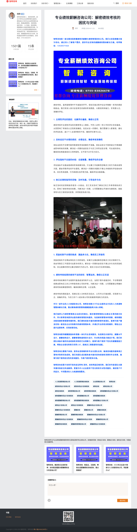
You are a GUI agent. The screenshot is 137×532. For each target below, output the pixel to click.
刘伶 (19, 14)
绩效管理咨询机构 (90, 391)
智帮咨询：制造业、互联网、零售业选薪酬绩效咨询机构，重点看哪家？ (87, 467)
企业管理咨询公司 (99, 382)
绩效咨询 (96, 386)
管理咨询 (57, 3)
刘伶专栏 (44, 3)
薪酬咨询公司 (88, 410)
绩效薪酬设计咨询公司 (100, 400)
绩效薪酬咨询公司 (83, 396)
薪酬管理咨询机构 (77, 415)
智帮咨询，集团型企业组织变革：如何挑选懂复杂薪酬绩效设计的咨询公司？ (58, 467)
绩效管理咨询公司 (74, 391)
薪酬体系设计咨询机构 (62, 410)
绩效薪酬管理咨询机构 (81, 400)
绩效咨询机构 (59, 391)
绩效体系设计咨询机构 (81, 386)
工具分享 (80, 3)
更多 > (36, 90)
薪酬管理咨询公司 (61, 415)
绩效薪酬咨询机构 (99, 396)
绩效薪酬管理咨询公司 (62, 400)
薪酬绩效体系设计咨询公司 (96, 415)
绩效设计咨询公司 (61, 405)
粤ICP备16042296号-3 (40, 529)
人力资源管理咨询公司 (62, 382)
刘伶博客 (8, 517)
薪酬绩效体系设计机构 (84, 419)
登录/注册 (128, 3)
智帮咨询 (112, 382)
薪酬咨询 (77, 410)
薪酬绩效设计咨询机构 (97, 424)
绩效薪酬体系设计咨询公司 (109, 391)
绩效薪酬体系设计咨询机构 (64, 396)
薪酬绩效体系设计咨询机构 (64, 419)
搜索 (117, 3)
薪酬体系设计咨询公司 (94, 405)
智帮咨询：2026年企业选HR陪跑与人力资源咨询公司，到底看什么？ (117, 467)
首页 (24, 3)
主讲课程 (69, 3)
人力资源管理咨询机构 (81, 382)
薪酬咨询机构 (101, 410)
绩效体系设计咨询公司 (62, 386)
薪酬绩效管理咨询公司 (78, 424)
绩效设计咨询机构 (77, 405)
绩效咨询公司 (107, 386)
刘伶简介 (34, 3)
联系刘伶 (90, 3)
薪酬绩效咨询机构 (61, 424)
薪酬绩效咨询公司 (102, 419)
